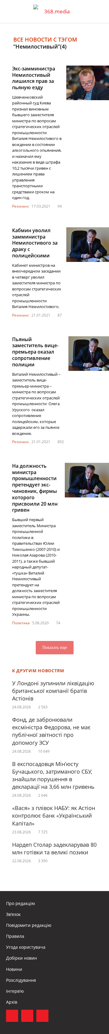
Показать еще (54, 647)
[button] (99, 11)
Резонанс (20, 206)
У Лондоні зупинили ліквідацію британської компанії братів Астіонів (53, 691)
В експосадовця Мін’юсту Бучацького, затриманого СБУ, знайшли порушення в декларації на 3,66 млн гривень (53, 775)
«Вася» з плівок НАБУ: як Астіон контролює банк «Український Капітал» (53, 815)
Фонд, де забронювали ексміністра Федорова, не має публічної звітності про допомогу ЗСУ (51, 731)
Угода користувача (25, 947)
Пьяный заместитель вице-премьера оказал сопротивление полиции (35, 352)
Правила (15, 936)
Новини (14, 969)
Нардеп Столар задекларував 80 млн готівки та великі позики (54, 848)
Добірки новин (21, 958)
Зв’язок (13, 914)
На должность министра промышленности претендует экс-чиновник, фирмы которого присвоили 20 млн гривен (35, 488)
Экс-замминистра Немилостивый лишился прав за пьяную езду (33, 78)
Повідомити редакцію (28, 925)
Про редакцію (20, 903)
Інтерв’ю (15, 991)
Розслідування (21, 980)
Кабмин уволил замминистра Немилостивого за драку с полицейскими (35, 243)
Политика (21, 622)
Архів (11, 1002)
